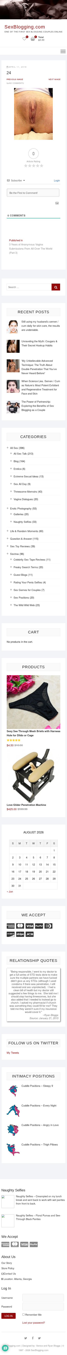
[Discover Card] (11, 933)
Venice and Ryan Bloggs (48, 1345)
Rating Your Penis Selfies (28, 582)
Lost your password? (33, 1322)
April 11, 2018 (18, 66)
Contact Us (10, 1273)
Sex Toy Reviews (20, 546)
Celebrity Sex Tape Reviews (29, 559)
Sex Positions (21, 597)
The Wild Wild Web (24, 605)
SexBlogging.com (24, 27)
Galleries (19, 514)
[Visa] (30, 925)
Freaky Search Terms (26, 567)
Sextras (14, 554)
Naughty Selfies (22, 521)
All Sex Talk (20, 453)
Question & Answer (21, 538)
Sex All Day (20, 484)
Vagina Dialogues (23, 499)
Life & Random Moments (24, 531)
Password (6, 1306)
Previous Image (15, 79)
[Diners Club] (48, 925)
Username (7, 1297)
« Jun (10, 891)
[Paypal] (39, 925)
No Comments (16, 83)
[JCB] (30, 933)
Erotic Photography (21, 508)
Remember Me (33, 1314)
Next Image (54, 79)
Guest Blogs (20, 574)
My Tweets (13, 1052)
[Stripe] (20, 933)
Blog (16, 461)
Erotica (17, 468)
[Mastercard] (20, 925)
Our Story (6, 1263)
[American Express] (11, 925)
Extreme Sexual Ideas (26, 476)
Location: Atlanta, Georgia (17, 1279)
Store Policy (7, 1268)
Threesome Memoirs (25, 491)
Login (56, 180)
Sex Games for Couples (27, 590)
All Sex (14, 448)
